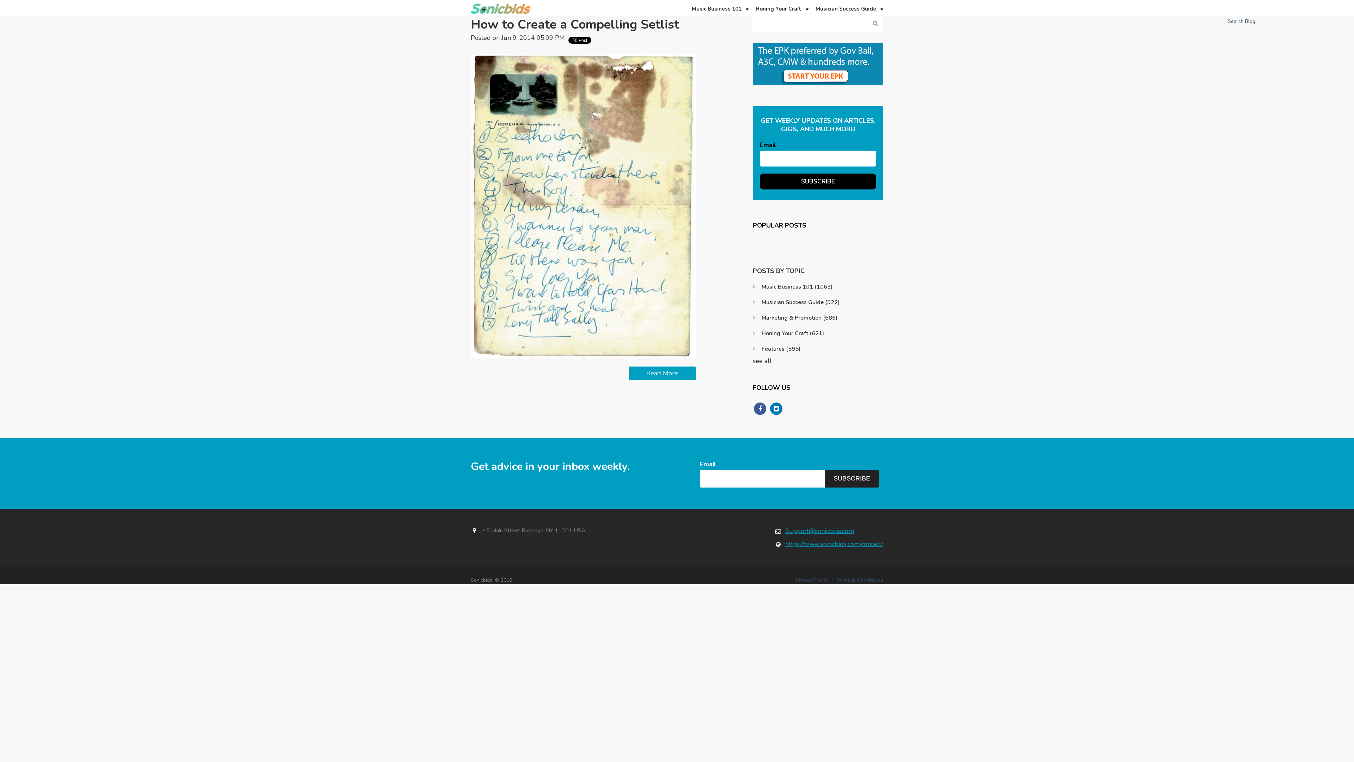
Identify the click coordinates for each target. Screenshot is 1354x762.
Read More (662, 373)
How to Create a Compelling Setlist (575, 24)
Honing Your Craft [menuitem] (778, 8)
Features (781, 349)
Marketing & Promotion (799, 318)
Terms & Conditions (859, 580)
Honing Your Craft (793, 333)
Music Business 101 (797, 287)
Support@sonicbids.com (819, 531)
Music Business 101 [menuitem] (717, 8)
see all (762, 361)
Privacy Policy (812, 580)
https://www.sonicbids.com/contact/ (834, 544)
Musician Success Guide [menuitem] (846, 8)
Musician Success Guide (801, 302)
